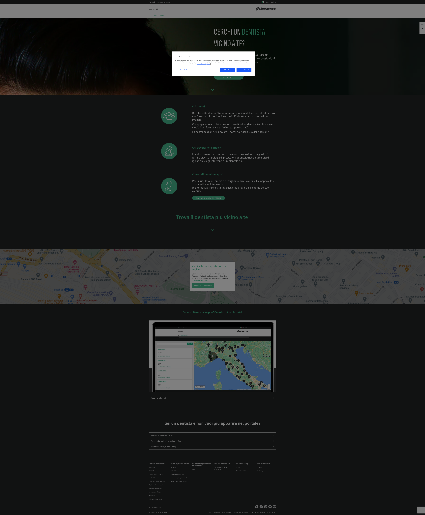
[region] (213, 63)
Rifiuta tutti (227, 70)
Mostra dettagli (182, 70)
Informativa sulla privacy (203, 64)
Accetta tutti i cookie (244, 70)
